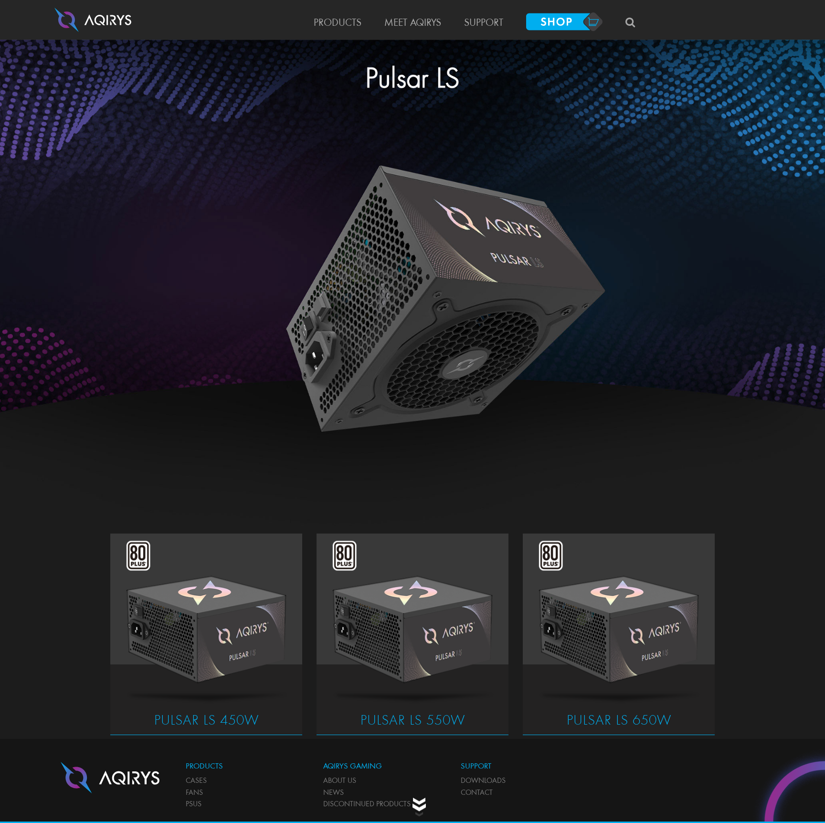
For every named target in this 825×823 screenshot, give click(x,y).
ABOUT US (339, 781)
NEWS (333, 793)
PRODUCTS (337, 23)
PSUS (193, 804)
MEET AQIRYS (412, 23)
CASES (196, 781)
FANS (194, 793)
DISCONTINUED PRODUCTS (367, 804)
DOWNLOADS (483, 781)
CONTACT (477, 793)
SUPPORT (483, 23)
